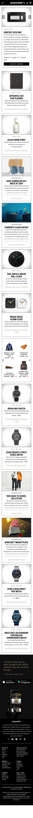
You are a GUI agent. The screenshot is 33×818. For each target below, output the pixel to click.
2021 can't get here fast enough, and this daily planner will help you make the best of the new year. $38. (17, 103)
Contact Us (6, 764)
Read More (8, 109)
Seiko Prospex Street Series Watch (16, 453)
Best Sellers (20, 751)
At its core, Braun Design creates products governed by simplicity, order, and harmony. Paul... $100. (16, 281)
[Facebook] (16, 739)
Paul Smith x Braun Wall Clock (16, 275)
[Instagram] (21, 739)
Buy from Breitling (21, 648)
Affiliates (5, 778)
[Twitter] (8, 739)
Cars (3, 753)
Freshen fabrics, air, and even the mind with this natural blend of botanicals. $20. (16, 144)
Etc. (3, 757)
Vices (4, 756)
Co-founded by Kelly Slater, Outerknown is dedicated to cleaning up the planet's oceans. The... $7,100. (16, 642)
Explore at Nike (16, 513)
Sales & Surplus (21, 754)
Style (13, 405)
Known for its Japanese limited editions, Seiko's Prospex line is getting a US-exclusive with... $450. (16, 459)
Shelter (4, 754)
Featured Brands (22, 753)
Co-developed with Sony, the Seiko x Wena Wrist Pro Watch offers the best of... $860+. (16, 596)
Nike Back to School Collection (16, 497)
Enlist (4, 779)
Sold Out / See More (21, 109)
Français (19, 764)
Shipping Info (6, 767)
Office (10, 29)
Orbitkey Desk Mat (13, 32)
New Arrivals (20, 749)
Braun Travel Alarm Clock (16, 318)
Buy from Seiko (21, 465)
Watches (19, 405)
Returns (5, 766)
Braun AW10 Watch (16, 408)
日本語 (18, 767)
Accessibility (20, 778)
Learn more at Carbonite (16, 244)
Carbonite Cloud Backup (17, 227)
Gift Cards (20, 756)
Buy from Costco (16, 198)
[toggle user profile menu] (27, 3)
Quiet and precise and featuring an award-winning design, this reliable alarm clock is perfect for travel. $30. (16, 324)
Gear (3, 749)
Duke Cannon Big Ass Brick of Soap (16, 182)
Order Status (6, 763)
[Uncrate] (16, 3)
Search (24, 2)
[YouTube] (12, 739)
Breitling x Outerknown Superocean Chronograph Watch (16, 635)
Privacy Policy (21, 776)
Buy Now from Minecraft (16, 559)
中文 (17, 769)
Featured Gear (16, 178)
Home (5, 29)
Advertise (5, 776)
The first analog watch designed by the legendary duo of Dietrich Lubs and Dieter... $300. (16, 413)
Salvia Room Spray (16, 139)
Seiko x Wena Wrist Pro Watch (16, 590)
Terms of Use (20, 774)
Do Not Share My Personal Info (21, 780)
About (4, 774)
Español (19, 763)
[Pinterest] (25, 739)
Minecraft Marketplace (16, 542)
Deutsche (19, 766)
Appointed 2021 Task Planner (16, 97)
